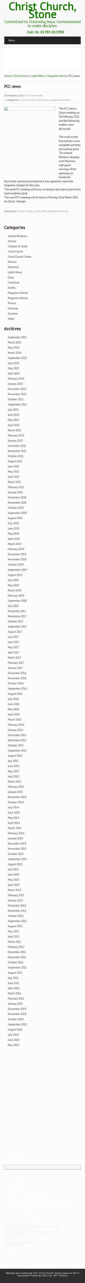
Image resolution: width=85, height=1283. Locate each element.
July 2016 (13, 699)
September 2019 (17, 570)
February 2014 (16, 833)
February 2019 (16, 595)
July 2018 (13, 606)
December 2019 (17, 554)
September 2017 (17, 626)
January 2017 (15, 668)
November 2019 (17, 559)
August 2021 (15, 461)
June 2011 (13, 983)
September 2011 (17, 967)
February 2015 (16, 787)
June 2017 (13, 642)
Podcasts (13, 308)
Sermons (13, 313)
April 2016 (14, 714)
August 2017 (15, 632)
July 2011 (13, 978)
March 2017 (14, 657)
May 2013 (13, 880)
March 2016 (14, 719)
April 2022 (14, 425)
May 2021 (13, 471)
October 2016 (16, 683)
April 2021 (14, 477)
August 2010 (15, 1029)
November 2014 (17, 797)
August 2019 (15, 575)
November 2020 (17, 502)
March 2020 (14, 544)
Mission (12, 262)
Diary (11, 277)
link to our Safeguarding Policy (21, 1221)
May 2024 (13, 347)
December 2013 (17, 843)
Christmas (13, 282)
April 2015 (14, 776)
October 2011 (16, 962)
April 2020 (14, 539)
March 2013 (14, 890)
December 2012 (17, 905)
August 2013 (15, 864)
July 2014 (13, 807)
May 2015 (13, 771)
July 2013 (13, 869)
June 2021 (13, 466)
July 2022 (13, 409)
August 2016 (15, 694)
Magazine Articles (57, 76)
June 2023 (13, 363)
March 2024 (14, 353)
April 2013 (14, 885)
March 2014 (14, 828)
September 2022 (17, 404)
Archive (12, 241)
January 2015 (15, 792)
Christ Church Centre (19, 257)
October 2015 (16, 745)
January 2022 (15, 440)
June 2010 (13, 1040)
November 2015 (17, 740)
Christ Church (21, 76)
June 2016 (13, 704)
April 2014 (14, 823)
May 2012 (13, 931)
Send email (10, 1248)
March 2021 (14, 482)
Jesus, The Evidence (16, 1190)
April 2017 (14, 652)
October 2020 (16, 508)
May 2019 (13, 585)
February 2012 (16, 947)
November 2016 (17, 678)
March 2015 (14, 781)
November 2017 (17, 616)
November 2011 (17, 957)
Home (7, 76)
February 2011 (16, 998)
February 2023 (16, 378)
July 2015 (13, 761)
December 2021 (17, 446)
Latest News (38, 76)
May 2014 (13, 818)
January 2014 (15, 838)
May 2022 (13, 420)
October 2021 (16, 456)
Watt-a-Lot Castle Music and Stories (25, 1195)
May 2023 (13, 368)
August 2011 (15, 972)
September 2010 (17, 1024)
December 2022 (17, 389)
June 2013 (13, 874)
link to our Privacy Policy (18, 1256)
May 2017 (13, 647)
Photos (12, 303)
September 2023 (17, 358)
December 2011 (17, 952)
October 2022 (16, 399)
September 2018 (17, 601)
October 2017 (16, 621)
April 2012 (14, 936)
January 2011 (15, 1003)
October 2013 (16, 854)
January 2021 (15, 492)
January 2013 (15, 900)
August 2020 (15, 518)
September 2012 (17, 921)
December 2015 (17, 735)
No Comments (35, 95)
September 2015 (17, 750)
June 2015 (13, 766)
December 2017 (17, 611)
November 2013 (17, 849)
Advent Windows (17, 236)
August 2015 (15, 756)
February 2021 (16, 487)
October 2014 (16, 802)
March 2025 (14, 342)
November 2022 (17, 394)
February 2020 (16, 549)
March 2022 (14, 430)
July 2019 (13, 580)
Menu (11, 40)
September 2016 (17, 688)
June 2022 (13, 415)
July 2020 (13, 523)
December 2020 (17, 497)
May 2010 (13, 1045)
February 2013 (16, 895)
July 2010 (13, 1034)
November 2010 (17, 1014)
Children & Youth (18, 246)
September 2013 (17, 859)
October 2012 (16, 916)
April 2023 (14, 373)
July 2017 (13, 637)
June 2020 (13, 528)
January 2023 (15, 384)
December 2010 (17, 1009)
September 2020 (17, 513)
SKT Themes (60, 1275)
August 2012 (15, 926)
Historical (13, 267)
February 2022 (16, 435)
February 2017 (16, 663)
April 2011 (14, 988)
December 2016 (17, 673)
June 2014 (13, 812)
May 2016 (13, 709)
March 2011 (14, 993)
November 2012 (17, 911)
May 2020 (13, 533)
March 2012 (14, 941)
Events (11, 287)
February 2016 (16, 725)
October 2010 (16, 1019)
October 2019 (16, 564)
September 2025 (17, 337)
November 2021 (17, 451)
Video (11, 318)
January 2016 (15, 730)
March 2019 (14, 590)
